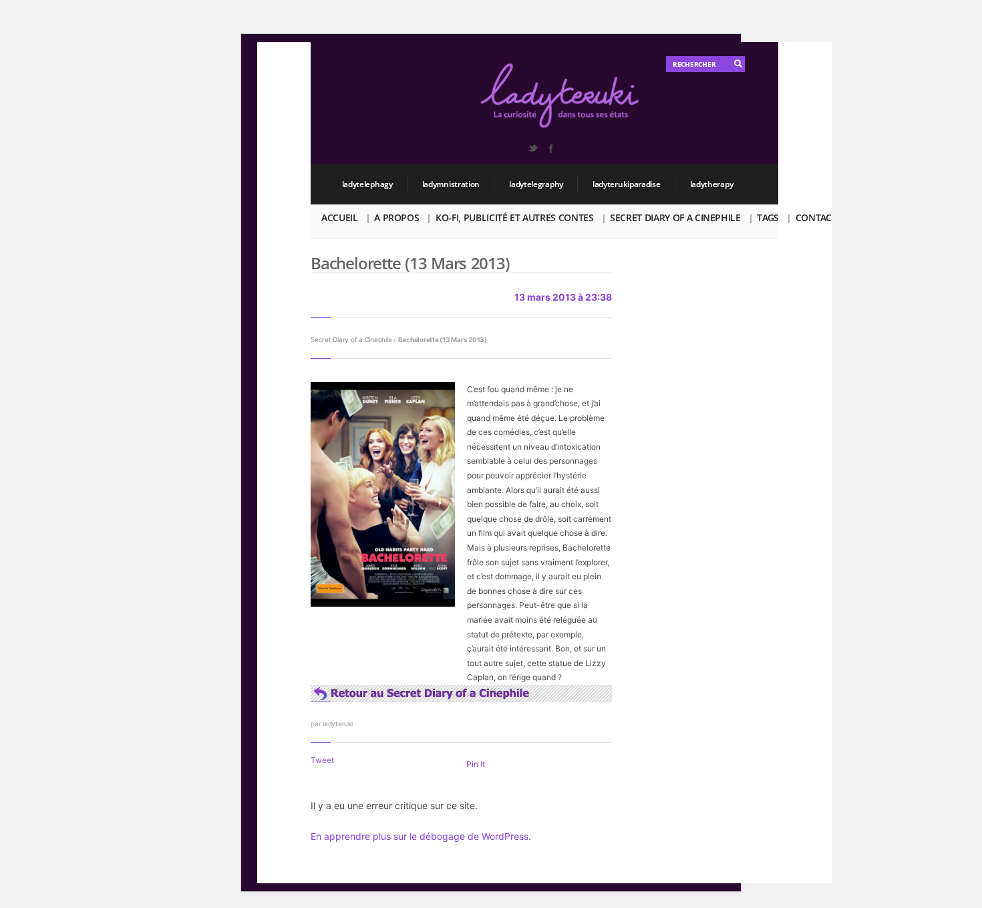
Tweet (322, 760)
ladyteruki (338, 724)
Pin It (475, 764)
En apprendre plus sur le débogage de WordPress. (421, 836)
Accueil (339, 217)
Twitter (532, 148)
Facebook (550, 148)
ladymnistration (451, 184)
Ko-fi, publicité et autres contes (514, 217)
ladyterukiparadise (627, 184)
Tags (768, 217)
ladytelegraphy (536, 184)
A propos (396, 217)
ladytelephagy (367, 184)
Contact (816, 217)
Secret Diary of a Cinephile (675, 217)
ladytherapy (711, 184)
